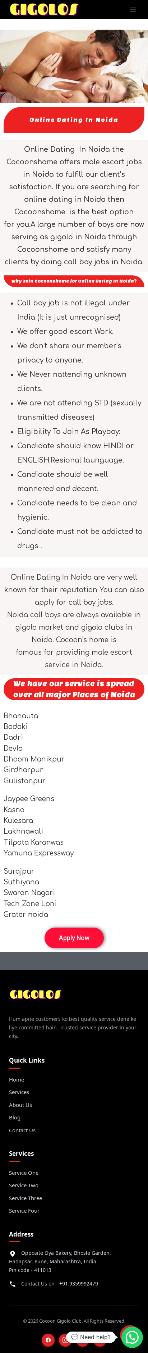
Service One (23, 1172)
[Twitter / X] (82, 1340)
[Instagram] (65, 1340)
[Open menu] (132, 9)
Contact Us (22, 1130)
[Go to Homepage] (36, 997)
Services (19, 1091)
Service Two (23, 1185)
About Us (20, 1104)
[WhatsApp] (99, 1340)
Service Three (25, 1198)
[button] (74, 938)
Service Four (24, 1210)
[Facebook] (48, 1340)
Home (16, 1079)
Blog (14, 1117)
